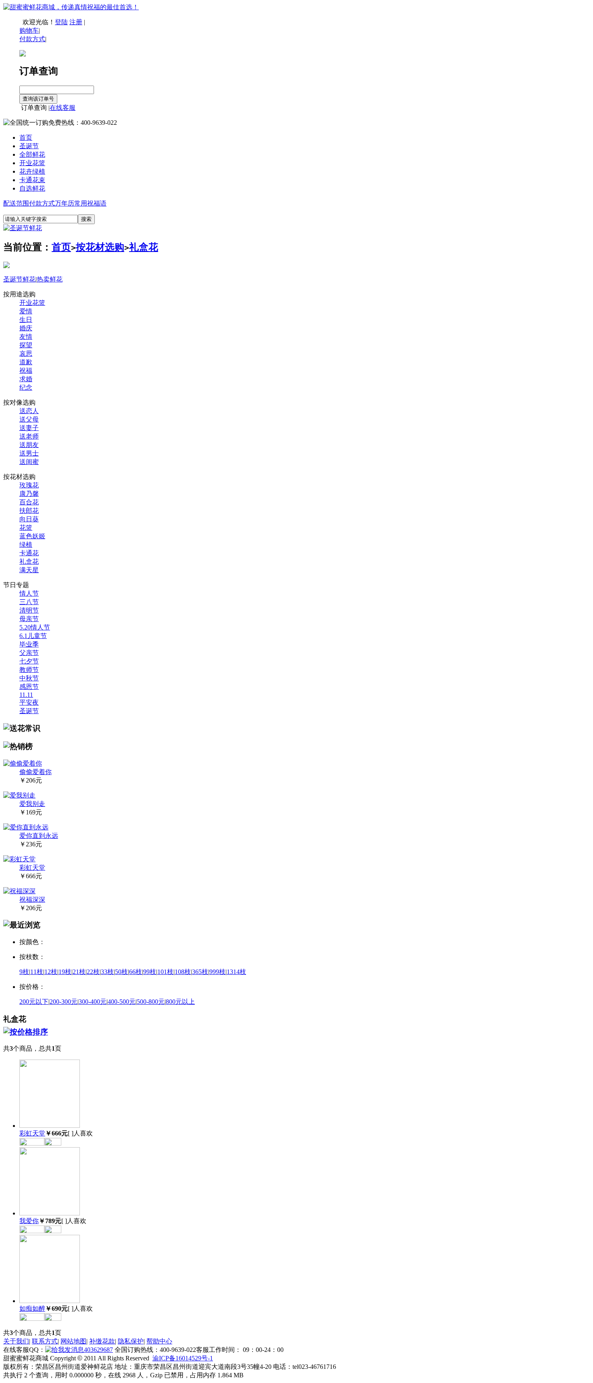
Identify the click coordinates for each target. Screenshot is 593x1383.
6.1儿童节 (33, 635)
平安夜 (29, 702)
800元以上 (180, 1001)
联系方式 (45, 1341)
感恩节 (29, 686)
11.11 (26, 694)
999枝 (217, 971)
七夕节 (29, 661)
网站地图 (73, 1341)
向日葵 (29, 519)
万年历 (64, 203)
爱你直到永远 (38, 835)
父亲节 (29, 652)
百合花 (29, 502)
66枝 (135, 971)
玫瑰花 (29, 485)
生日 (25, 319)
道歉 (25, 362)
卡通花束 (32, 179)
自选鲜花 (32, 188)
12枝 (50, 971)
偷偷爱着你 (35, 771)
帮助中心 (159, 1341)
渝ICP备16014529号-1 (182, 1358)
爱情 (25, 311)
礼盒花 (143, 247)
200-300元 (63, 1001)
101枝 (165, 971)
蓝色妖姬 (32, 536)
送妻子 (29, 427)
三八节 (29, 601)
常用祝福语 (90, 203)
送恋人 (29, 410)
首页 (25, 137)
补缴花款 (102, 1341)
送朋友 (29, 444)
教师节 (29, 669)
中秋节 (29, 678)
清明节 (29, 610)
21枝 (79, 971)
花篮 (25, 527)
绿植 (25, 544)
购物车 (29, 30)
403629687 (98, 1349)
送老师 (29, 436)
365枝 (200, 971)
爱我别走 (32, 803)
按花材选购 (100, 247)
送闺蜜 (29, 461)
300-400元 (92, 1001)
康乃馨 (29, 493)
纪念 (25, 387)
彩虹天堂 (32, 867)
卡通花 (29, 553)
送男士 (29, 453)
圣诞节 (29, 146)
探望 (25, 345)
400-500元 (122, 1001)
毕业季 (29, 644)
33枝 (107, 971)
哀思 (25, 353)
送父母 (29, 419)
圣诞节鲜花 (19, 279)
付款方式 (42, 203)
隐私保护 (131, 1341)
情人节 (29, 593)
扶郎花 (29, 510)
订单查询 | (34, 107)
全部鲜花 (32, 154)
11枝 (36, 971)
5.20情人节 (34, 627)
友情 (25, 336)
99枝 (149, 971)
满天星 (29, 570)
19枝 (64, 971)
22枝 (93, 971)
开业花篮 (32, 162)
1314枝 (236, 971)
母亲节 (29, 618)
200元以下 (33, 1001)
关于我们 (16, 1341)
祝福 (25, 370)
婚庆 (25, 328)
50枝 (121, 971)
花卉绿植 (32, 171)
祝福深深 (32, 899)
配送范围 (16, 203)
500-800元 (151, 1001)
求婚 (25, 379)
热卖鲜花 (50, 279)
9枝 (24, 971)
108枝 (183, 971)
